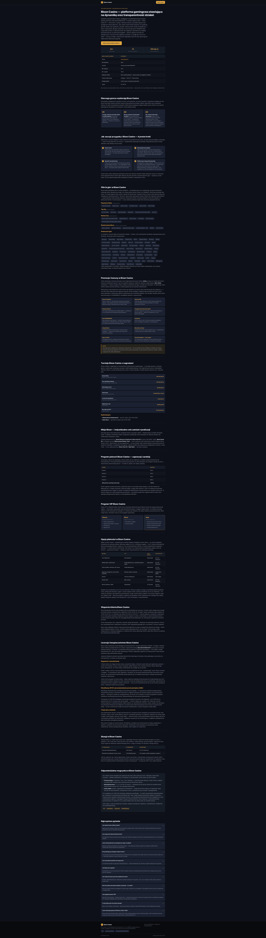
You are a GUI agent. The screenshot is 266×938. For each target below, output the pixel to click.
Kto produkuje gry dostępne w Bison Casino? (113, 851)
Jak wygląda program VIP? (109, 894)
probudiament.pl (124, 59)
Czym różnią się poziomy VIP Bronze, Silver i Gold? (115, 910)
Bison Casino (107, 2)
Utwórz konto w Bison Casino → (111, 43)
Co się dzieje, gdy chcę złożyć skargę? (112, 903)
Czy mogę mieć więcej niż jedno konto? (112, 834)
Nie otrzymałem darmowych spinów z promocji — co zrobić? (117, 885)
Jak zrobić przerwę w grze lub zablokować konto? (115, 876)
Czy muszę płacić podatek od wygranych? (113, 860)
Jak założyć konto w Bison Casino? (111, 825)
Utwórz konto (160, 2)
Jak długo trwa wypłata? (108, 868)
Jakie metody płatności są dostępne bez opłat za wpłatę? (116, 843)
